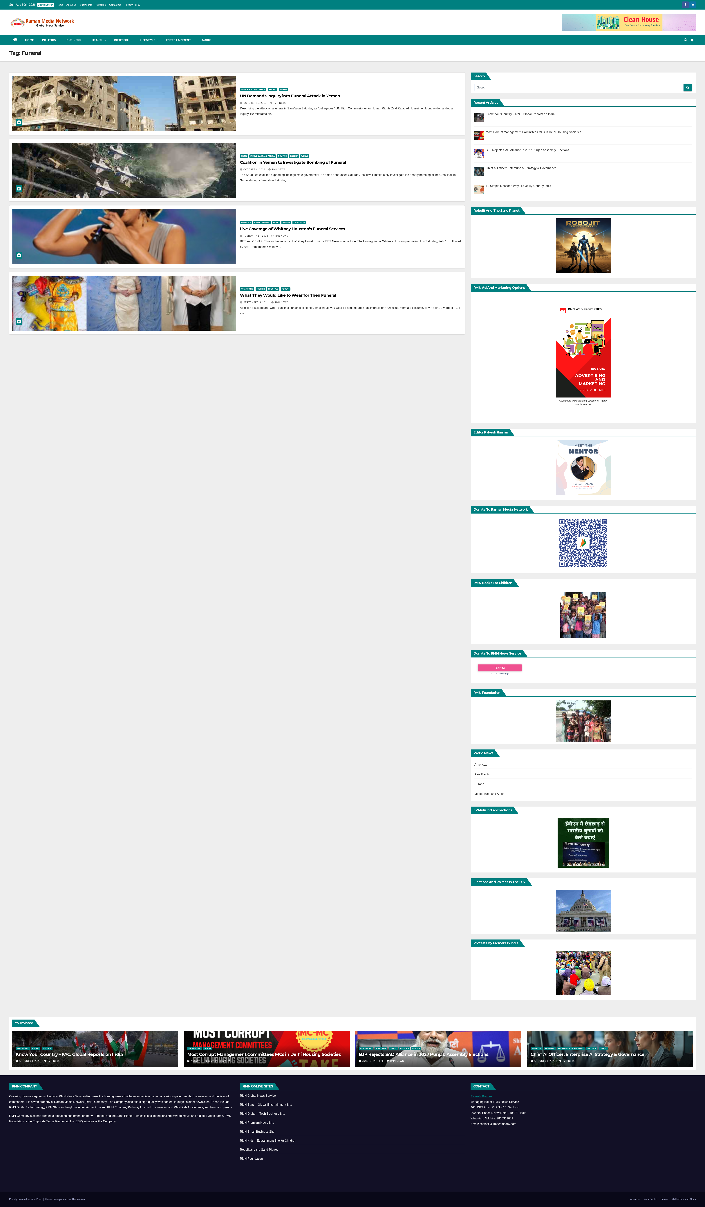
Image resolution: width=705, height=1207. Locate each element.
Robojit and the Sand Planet (259, 1149)
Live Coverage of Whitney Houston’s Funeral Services (292, 228)
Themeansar (78, 1199)
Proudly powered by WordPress (26, 1199)
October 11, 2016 (255, 103)
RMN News (280, 103)
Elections (381, 1048)
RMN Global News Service (258, 1095)
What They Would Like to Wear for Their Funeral (288, 295)
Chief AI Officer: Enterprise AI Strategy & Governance (587, 1054)
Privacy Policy (132, 4)
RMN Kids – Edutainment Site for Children (268, 1140)
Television (299, 222)
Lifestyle (148, 40)
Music (276, 222)
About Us (71, 4)
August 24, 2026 (545, 1061)
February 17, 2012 (256, 236)
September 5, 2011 (256, 302)
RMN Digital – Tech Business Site (262, 1113)
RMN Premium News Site (257, 1122)
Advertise (101, 4)
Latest (35, 1048)
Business (74, 40)
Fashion (261, 289)
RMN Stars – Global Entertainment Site (266, 1104)
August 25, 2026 (373, 1061)
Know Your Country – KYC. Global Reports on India (69, 1054)
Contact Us (115, 4)
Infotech (122, 40)
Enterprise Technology (570, 1048)
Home (60, 4)
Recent (272, 89)
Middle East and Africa (253, 89)
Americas (246, 222)
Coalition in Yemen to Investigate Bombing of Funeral (293, 162)
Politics (49, 40)
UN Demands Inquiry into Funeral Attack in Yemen (290, 95)
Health (98, 40)
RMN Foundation (251, 1158)
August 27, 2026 (202, 1061)
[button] (685, 39)
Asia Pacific (247, 289)
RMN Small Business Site (257, 1131)
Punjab (416, 1048)
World (283, 89)
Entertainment (179, 40)
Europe (479, 784)
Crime (244, 156)
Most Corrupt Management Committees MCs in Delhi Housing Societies (264, 1054)
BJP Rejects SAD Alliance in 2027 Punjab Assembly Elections (423, 1054)
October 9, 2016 (254, 169)
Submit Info (86, 4)
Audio (207, 40)
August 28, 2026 (30, 1061)
